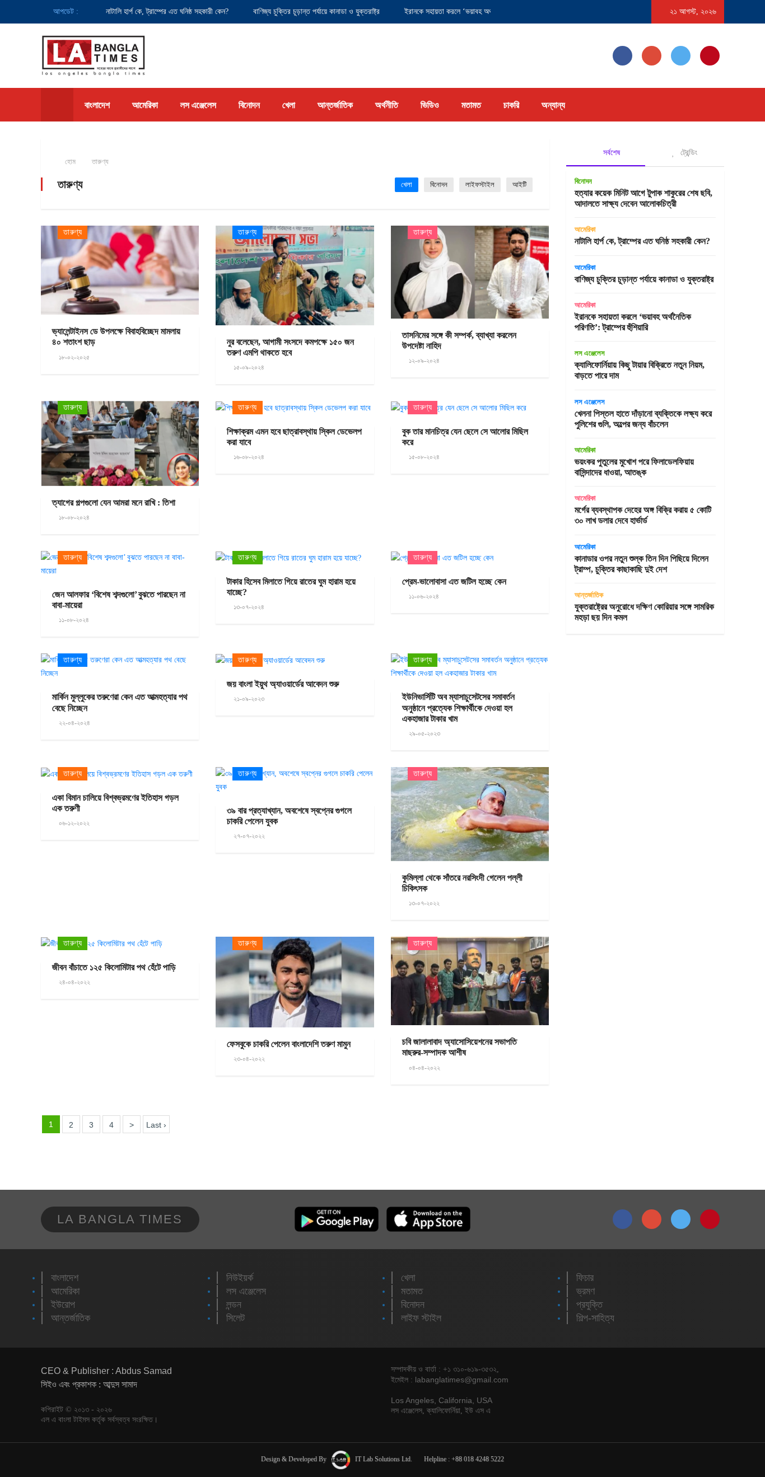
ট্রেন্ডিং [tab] (687, 152)
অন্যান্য (553, 105)
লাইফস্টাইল (480, 184)
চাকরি (511, 105)
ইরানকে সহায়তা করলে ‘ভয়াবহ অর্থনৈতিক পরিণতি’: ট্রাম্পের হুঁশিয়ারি (475, 11)
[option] (139, 11)
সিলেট (235, 1318)
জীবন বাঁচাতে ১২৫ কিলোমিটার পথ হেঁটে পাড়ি (114, 967)
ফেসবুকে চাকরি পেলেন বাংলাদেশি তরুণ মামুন (289, 1044)
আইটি (519, 184)
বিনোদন (249, 105)
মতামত (471, 105)
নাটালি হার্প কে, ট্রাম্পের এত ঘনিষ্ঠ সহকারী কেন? (150, 11)
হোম (69, 161)
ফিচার (585, 1277)
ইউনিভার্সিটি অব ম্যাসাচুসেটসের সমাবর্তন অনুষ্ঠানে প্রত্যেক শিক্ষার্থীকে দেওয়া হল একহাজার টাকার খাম (458, 707)
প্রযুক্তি (589, 1304)
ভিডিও (430, 105)
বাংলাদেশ (97, 105)
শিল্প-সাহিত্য (595, 1318)
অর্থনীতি (386, 105)
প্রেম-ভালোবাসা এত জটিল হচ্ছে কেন (454, 581)
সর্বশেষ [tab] (610, 152)
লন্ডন (233, 1304)
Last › (156, 1124)
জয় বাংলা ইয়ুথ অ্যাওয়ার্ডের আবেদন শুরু (283, 684)
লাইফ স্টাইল (421, 1318)
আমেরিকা (145, 105)
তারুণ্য (100, 161)
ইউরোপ (63, 1304)
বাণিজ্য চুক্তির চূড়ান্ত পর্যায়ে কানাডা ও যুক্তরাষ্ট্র (300, 11)
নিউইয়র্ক (239, 1277)
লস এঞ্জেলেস (198, 105)
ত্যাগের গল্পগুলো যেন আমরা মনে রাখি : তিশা (113, 502)
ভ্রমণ (585, 1291)
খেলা (288, 105)
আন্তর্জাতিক (335, 105)
